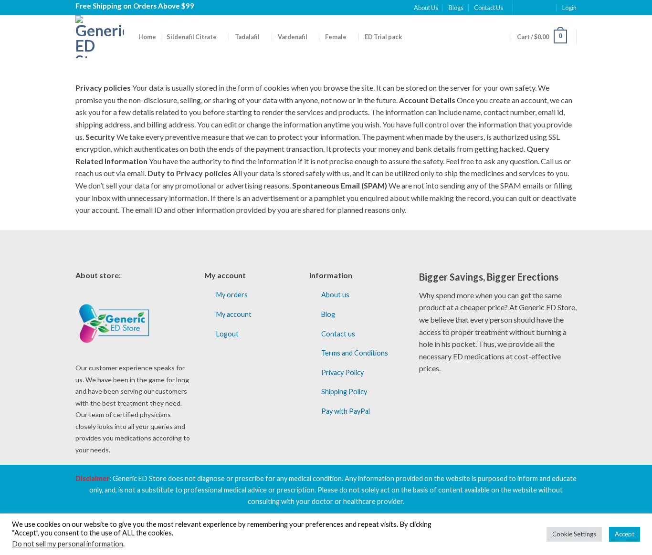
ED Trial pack (383, 37)
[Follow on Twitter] (539, 7)
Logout (227, 334)
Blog (328, 314)
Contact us (338, 334)
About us (335, 295)
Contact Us (488, 7)
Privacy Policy (342, 372)
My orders (232, 295)
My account (234, 314)
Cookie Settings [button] (574, 534)
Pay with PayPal (345, 411)
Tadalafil (247, 37)
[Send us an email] (548, 7)
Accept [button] (624, 534)
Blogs (456, 7)
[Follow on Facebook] (521, 7)
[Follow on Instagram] (530, 7)
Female (336, 37)
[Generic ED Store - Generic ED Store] (99, 36)
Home (147, 37)
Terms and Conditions (354, 353)
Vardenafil (292, 37)
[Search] (502, 36)
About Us (426, 7)
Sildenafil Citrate (192, 37)
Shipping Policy (344, 391)
